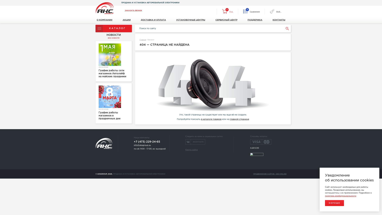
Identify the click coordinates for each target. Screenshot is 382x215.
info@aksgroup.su (142, 145)
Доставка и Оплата (153, 20)
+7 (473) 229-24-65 (147, 142)
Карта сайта (191, 150)
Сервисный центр (226, 20)
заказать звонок (133, 10)
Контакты (279, 20)
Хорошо (334, 203)
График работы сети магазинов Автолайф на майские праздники (112, 73)
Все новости (114, 38)
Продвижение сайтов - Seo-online (269, 174)
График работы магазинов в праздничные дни (109, 116)
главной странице (239, 119)
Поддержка (255, 20)
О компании (104, 20)
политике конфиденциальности (340, 196)
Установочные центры (190, 20)
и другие (254, 148)
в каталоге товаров (211, 119)
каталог (117, 28)
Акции (127, 20)
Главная (143, 40)
